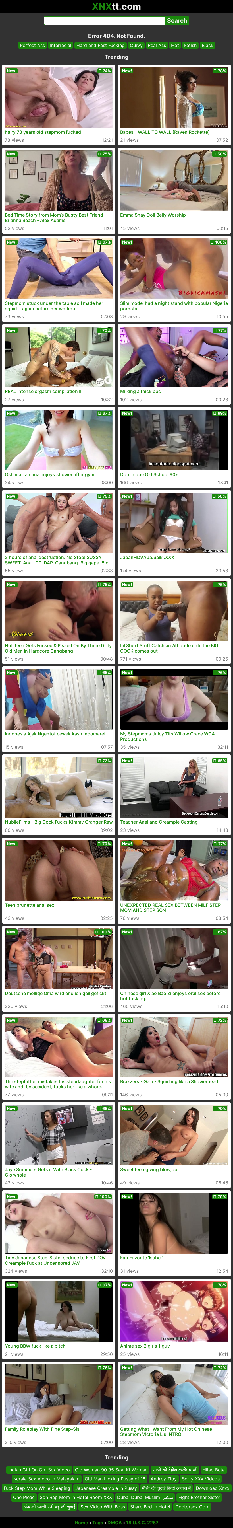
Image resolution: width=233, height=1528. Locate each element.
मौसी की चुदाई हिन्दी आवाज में (166, 1488)
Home (81, 1522)
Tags (97, 1522)
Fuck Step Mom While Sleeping (37, 1488)
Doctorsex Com (192, 1507)
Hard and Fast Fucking (100, 45)
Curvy (136, 45)
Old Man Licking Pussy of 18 (115, 1479)
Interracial (60, 45)
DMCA (114, 1522)
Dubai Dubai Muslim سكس (145, 1497)
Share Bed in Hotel (150, 1507)
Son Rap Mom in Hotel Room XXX (76, 1497)
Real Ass (157, 45)
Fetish (190, 45)
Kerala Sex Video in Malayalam (47, 1479)
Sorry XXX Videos (201, 1479)
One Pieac (24, 1497)
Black (207, 45)
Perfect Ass (32, 45)
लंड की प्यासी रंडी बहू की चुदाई (49, 1507)
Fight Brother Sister (199, 1497)
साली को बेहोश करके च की (175, 1470)
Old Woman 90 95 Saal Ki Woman (111, 1470)
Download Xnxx (213, 1488)
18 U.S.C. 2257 (142, 1522)
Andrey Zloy (164, 1479)
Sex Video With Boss (102, 1507)
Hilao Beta (214, 1470)
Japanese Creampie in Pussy (106, 1488)
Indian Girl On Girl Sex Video (39, 1470)
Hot (175, 45)
